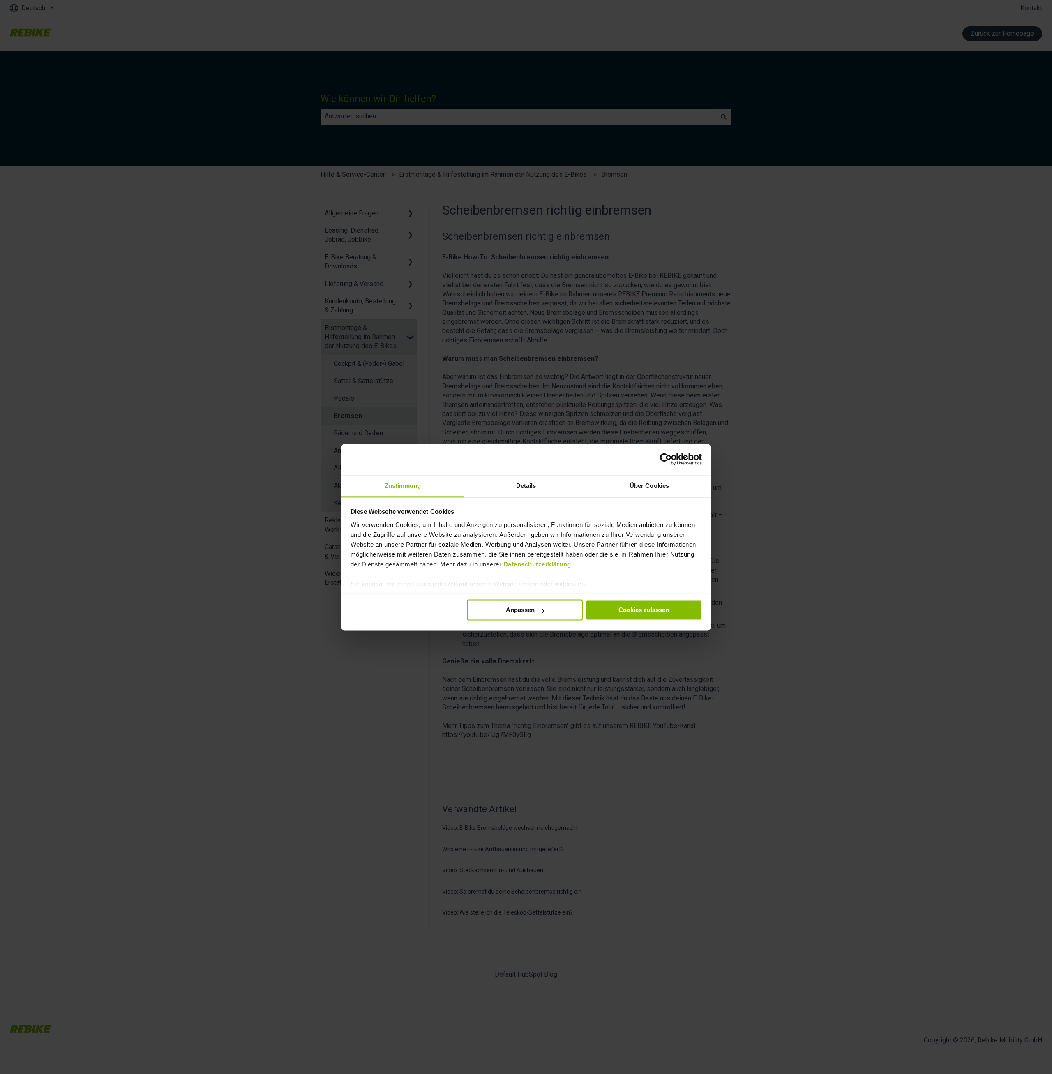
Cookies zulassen (643, 609)
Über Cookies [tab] (649, 485)
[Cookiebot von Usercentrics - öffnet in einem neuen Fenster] (666, 459)
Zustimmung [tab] (403, 485)
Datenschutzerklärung (537, 564)
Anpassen (520, 609)
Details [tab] (526, 485)
